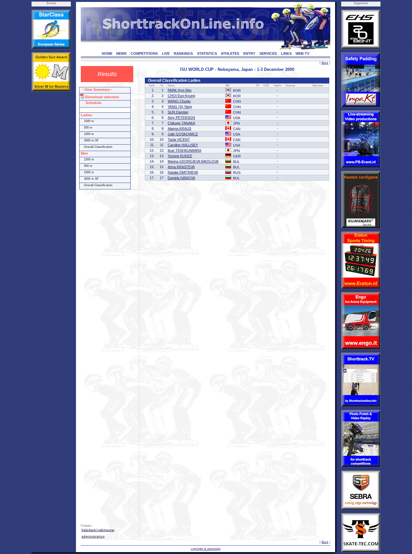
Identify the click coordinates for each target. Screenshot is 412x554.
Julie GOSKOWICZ (183, 134)
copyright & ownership (205, 548)
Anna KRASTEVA (181, 167)
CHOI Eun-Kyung (181, 96)
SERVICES (268, 53)
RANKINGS (183, 53)
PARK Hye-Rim (180, 90)
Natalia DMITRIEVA (183, 172)
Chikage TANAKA (181, 123)
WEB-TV (302, 53)
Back (325, 62)
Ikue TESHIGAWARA (184, 150)
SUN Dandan (178, 112)
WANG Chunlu (179, 101)
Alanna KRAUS (179, 128)
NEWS (121, 53)
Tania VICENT (179, 139)
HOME (107, 53)
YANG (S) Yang (180, 107)
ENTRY (249, 53)
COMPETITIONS (144, 53)
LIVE (166, 53)
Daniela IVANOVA (181, 178)
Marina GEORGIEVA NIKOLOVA (193, 161)
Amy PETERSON (181, 117)
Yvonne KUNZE (180, 156)
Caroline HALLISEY (183, 145)
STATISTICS (207, 53)
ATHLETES (230, 53)
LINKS (286, 53)
